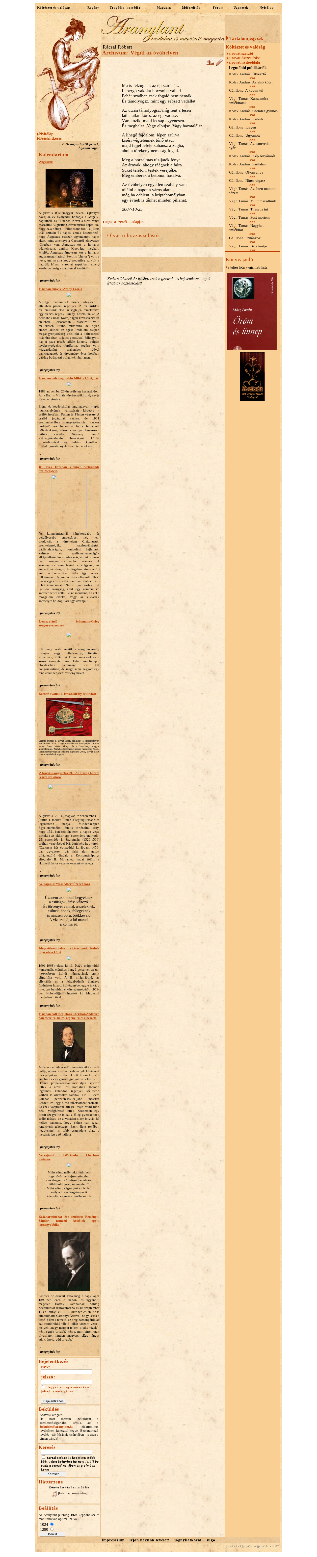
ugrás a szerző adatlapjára (125, 222)
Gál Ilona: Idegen (242, 127)
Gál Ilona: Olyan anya (246, 172)
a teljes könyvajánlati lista (247, 267)
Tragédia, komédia (125, 7)
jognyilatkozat (188, 1540)
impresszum (113, 1540)
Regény (93, 7)
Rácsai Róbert (117, 47)
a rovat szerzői (241, 53)
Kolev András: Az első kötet (250, 82)
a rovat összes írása (245, 58)
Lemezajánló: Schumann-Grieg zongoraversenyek (69, 623)
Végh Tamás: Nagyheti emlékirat (246, 228)
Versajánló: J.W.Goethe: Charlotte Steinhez (69, 1157)
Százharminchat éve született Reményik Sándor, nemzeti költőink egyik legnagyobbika (69, 1220)
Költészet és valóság (53, 7)
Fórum (218, 7)
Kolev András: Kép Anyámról (252, 156)
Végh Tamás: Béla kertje (248, 246)
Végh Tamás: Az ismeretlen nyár (250, 146)
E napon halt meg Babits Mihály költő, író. (69, 378)
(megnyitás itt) (50, 280)
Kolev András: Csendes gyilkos (253, 111)
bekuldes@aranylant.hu (56, 1426)
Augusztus (46, 162)
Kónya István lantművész (69, 1487)
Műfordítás (191, 7)
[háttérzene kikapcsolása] (72, 1493)
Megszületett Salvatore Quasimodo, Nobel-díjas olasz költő (69, 950)
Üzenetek (241, 7)
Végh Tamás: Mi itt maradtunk (252, 201)
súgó (211, 1540)
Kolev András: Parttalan (247, 164)
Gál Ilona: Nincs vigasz (247, 180)
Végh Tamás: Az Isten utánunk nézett (253, 191)
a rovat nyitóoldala (244, 62)
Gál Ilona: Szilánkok (245, 238)
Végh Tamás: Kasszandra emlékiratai (248, 101)
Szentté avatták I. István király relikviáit (67, 694)
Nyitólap (267, 7)
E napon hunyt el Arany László (60, 289)
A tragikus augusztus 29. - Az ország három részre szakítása (69, 775)
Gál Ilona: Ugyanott (244, 135)
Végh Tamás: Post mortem (249, 217)
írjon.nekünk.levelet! (149, 1540)
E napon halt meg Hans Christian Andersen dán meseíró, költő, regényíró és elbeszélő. (69, 1016)
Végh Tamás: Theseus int (248, 209)
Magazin (164, 7)
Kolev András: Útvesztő (247, 74)
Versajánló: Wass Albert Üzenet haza (64, 884)
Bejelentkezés (50, 138)
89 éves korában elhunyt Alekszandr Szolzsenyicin (69, 469)
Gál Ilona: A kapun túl (246, 90)
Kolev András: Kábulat (246, 119)
